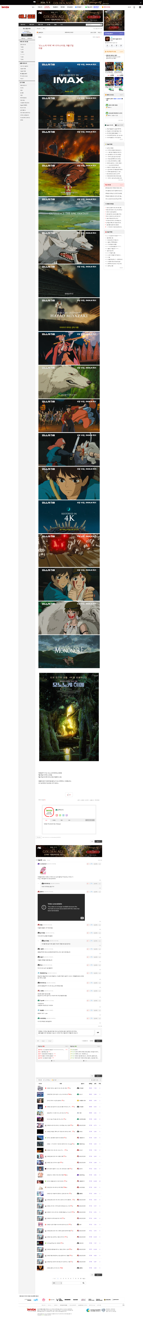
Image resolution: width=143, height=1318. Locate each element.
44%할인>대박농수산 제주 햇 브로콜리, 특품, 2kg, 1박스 (114, 193)
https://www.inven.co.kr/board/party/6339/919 (51, 837)
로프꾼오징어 (82, 1125)
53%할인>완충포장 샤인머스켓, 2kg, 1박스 (114, 196)
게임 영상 (22, 100)
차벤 (21, 90)
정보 (21, 59)
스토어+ (121, 51)
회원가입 (23, 38)
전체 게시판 (23, 44)
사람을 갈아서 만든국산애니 (55, 1181)
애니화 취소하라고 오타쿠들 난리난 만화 (58, 1125)
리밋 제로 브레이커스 (25, 112)
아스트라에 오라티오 (25, 117)
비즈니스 (49, 1305)
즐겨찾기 (55, 1080)
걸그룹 (21, 92)
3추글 (48, 1080)
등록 (98, 1032)
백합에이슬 (81, 1144)
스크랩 (82, 800)
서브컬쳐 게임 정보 (24, 102)
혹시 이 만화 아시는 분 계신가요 (56, 1113)
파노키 (80, 1094)
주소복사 (39, 837)
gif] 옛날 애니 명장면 (53, 1243)
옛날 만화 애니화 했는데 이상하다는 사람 (58, 1261)
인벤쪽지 (57, 815)
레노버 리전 (23, 107)
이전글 (49, 1041)
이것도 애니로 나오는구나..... (55, 1150)
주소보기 (39, 28)
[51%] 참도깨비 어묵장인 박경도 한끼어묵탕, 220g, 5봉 (114, 188)
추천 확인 (97, 800)
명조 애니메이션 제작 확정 (55, 1187)
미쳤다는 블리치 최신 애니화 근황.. (57, 1088)
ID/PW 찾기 (30, 38)
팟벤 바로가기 (23, 85)
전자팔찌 (81, 1088)
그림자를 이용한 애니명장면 (55, 1137)
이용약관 (55, 1305)
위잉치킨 (81, 1243)
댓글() (98, 37)
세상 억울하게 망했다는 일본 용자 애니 (58, 1193)
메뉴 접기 (90, 820)
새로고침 (100, 860)
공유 (79, 800)
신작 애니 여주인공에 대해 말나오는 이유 (58, 1206)
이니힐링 (60, 815)
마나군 (80, 1150)
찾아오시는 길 (92, 1305)
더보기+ (66, 1046)
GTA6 (21, 120)
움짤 (21, 51)
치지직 (21, 87)
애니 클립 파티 (27, 28)
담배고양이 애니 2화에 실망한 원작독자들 (58, 1230)
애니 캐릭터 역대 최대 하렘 (55, 1175)
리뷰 (21, 56)
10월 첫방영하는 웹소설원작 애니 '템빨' (58, 1255)
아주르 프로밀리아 (24, 115)
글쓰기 (98, 1076)
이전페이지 (85, 1040)
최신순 (48, 860)
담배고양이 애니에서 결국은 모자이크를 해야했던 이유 (62, 1199)
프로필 (54, 820)
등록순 (44, 860)
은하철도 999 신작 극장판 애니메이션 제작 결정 (60, 1131)
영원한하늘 (81, 1175)
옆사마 (80, 1168)
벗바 (80, 1224)
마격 (66, 815)
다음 (83, 1278)
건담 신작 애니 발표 (53, 1162)
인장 (46, 820)
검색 (83, 1283)
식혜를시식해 (82, 1100)
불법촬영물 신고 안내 (82, 1305)
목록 (94, 37)
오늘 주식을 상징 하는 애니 (55, 1119)
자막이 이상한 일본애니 (54, 1100)
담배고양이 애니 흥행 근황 (55, 1156)
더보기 (63, 815)
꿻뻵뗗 (80, 1193)
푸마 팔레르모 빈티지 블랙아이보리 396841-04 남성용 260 (114, 190)
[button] (51, 1060)
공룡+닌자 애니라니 (53, 1268)
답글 (100, 880)
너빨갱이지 (81, 1137)
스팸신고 (92, 800)
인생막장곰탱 (82, 1119)
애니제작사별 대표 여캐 (54, 1218)
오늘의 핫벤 (23, 68)
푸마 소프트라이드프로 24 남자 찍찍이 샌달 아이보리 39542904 (114, 198)
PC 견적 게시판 (23, 76)
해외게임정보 (23, 97)
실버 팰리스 (23, 110)
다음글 (42, 1041)
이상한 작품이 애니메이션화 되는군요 (57, 1224)
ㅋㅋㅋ (22, 54)
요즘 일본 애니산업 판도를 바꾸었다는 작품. (59, 1106)
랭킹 (62, 820)
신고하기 (87, 800)
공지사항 (99, 1305)
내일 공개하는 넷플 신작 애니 (55, 1237)
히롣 (80, 1113)
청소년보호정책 (73, 1305)
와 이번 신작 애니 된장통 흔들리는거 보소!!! (59, 1212)
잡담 (21, 47)
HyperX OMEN (23, 105)
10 (80, 1278)
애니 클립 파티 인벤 (97, 28)
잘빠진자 (40, 32)
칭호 (69, 820)
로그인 (129, 7)
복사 (44, 28)
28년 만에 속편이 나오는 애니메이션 (57, 1094)
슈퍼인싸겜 (81, 1187)
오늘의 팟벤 (23, 71)
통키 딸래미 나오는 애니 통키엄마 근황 (58, 1168)
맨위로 (91, 1040)
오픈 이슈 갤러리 (24, 66)
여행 (21, 95)
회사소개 (43, 1305)
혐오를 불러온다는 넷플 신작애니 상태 (58, 1249)
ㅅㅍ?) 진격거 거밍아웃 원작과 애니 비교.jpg (59, 1144)
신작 (21, 49)
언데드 (80, 1131)
